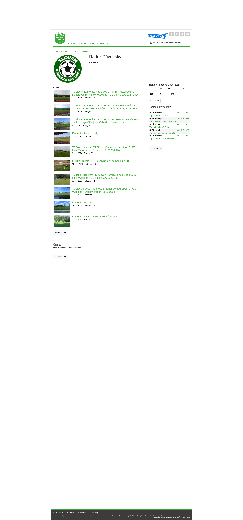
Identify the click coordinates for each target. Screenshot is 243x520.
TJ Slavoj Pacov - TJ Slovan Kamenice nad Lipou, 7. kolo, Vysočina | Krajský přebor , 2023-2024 (104, 190)
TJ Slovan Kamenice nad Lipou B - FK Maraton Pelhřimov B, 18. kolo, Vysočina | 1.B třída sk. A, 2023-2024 (106, 121)
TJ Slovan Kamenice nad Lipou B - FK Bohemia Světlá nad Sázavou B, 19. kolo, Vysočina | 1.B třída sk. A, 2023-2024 (105, 107)
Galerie (85, 51)
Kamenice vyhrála (82, 202)
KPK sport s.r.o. (98, 516)
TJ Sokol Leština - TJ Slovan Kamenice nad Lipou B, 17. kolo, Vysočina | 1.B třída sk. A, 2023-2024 (103, 149)
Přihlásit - (166, 43)
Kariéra (70, 513)
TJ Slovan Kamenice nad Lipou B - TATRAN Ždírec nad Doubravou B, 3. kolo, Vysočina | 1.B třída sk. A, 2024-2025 (105, 93)
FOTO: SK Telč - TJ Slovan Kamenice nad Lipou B (100, 161)
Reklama (82, 513)
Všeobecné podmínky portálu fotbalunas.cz (69, 516)
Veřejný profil (61, 51)
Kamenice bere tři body (85, 133)
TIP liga (83, 43)
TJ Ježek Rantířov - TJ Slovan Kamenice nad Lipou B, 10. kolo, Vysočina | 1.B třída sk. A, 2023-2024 (104, 176)
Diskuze (93, 43)
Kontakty (94, 513)
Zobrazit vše (60, 232)
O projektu (58, 513)
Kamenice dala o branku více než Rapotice (96, 216)
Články (72, 43)
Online (104, 43)
